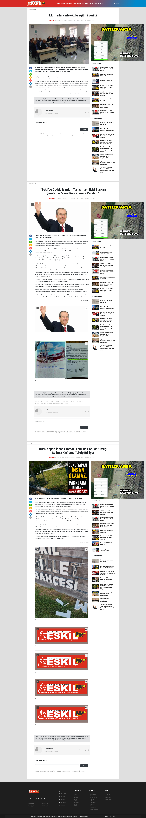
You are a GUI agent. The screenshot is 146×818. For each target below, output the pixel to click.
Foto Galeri (63, 791)
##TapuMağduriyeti (58, 403)
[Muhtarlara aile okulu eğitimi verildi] (59, 43)
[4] (61, 687)
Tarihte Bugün (93, 802)
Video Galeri (64, 793)
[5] (61, 713)
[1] (61, 582)
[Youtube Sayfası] (37, 798)
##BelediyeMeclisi (70, 401)
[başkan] (61, 318)
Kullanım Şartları (44, 803)
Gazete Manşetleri (94, 809)
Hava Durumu (93, 794)
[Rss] (42, 798)
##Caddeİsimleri (80, 401)
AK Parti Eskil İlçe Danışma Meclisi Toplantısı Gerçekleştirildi (106, 156)
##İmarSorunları (48, 403)
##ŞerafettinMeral (50, 401)
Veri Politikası (31, 806)
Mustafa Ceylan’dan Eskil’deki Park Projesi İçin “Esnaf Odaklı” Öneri (107, 87)
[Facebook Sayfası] (29, 798)
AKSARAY (69, 3)
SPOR (95, 3)
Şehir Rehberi (93, 807)
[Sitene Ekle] (48, 798)
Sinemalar (92, 804)
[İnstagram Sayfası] (34, 798)
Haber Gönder (44, 806)
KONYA (79, 3)
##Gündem (66, 403)
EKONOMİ (85, 3)
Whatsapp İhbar (44, 805)
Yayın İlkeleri (31, 805)
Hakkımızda (31, 803)
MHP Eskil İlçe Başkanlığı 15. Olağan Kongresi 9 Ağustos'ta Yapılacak (107, 136)
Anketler (107, 795)
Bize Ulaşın (63, 805)
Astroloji (107, 800)
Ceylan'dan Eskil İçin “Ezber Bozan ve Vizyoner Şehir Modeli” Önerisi (107, 106)
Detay (107, 816)
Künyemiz (63, 802)
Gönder (84, 129)
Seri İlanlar (92, 805)
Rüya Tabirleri (108, 799)
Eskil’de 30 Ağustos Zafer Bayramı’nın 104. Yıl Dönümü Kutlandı (107, 69)
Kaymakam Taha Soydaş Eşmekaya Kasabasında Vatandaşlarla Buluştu (106, 142)
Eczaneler (92, 799)
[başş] (61, 359)
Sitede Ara (107, 794)
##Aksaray (42, 401)
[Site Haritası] (45, 798)
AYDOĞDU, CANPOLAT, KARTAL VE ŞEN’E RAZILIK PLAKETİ (106, 93)
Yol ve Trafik (93, 795)
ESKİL (74, 3)
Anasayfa (31, 9)
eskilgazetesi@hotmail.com (51, 113)
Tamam (113, 816)
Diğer (100, 3)
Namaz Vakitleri (93, 797)
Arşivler (63, 799)
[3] (61, 661)
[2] (61, 635)
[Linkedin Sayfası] (39, 798)
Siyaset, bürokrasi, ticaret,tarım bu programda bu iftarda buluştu (107, 162)
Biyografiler (108, 797)
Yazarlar (63, 796)
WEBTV (63, 3)
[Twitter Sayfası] (31, 798)
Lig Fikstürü (92, 800)
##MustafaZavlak (60, 401)
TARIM (58, 3)
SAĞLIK (91, 3)
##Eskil (37, 401)
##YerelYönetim (39, 403)
